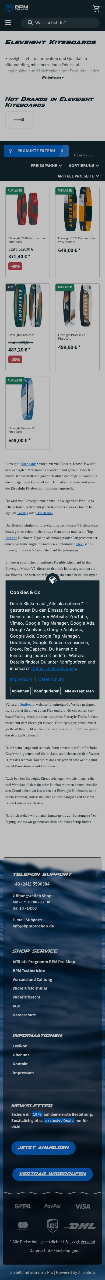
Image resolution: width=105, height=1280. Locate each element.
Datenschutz (51, 679)
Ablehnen (20, 691)
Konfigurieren (47, 691)
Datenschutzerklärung (53, 668)
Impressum (21, 679)
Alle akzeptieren (79, 691)
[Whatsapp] (73, 1267)
